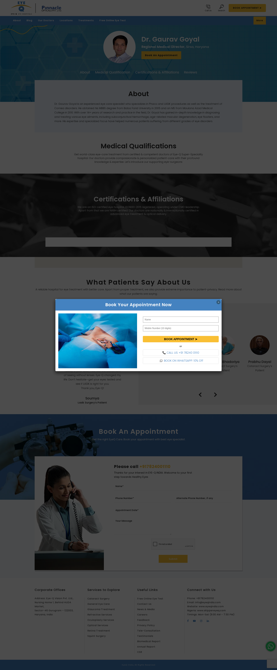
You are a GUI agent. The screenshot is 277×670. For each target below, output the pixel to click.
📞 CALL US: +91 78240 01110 (180, 353)
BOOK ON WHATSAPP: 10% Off (183, 361)
